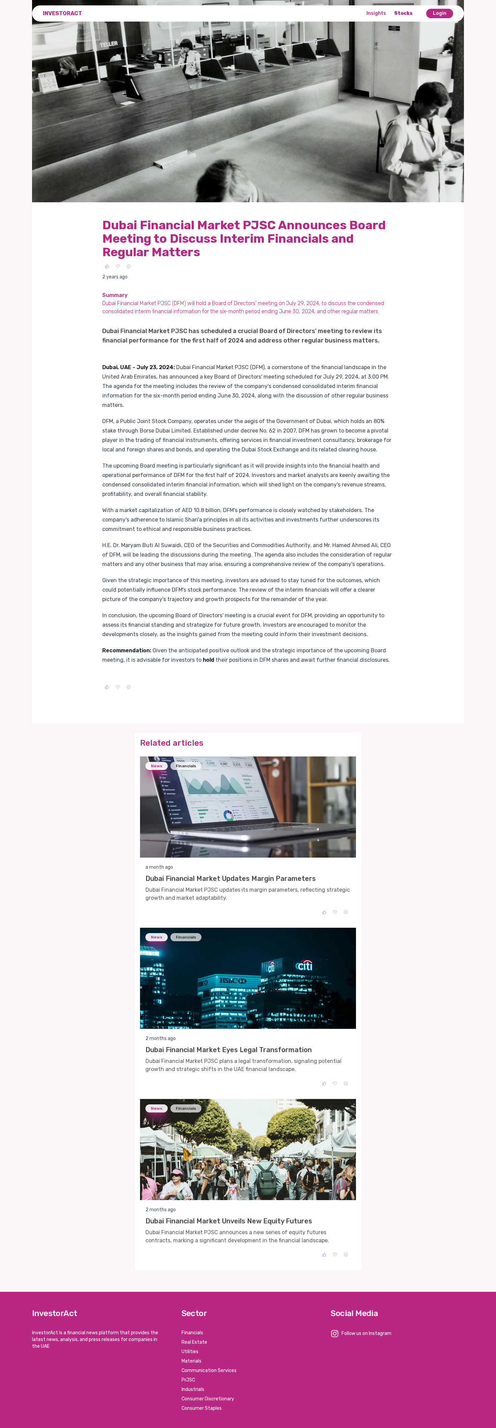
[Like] (107, 266)
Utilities (190, 1352)
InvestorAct (62, 13)
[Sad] (128, 266)
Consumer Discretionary (208, 1399)
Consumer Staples (202, 1408)
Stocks (403, 13)
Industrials (193, 1389)
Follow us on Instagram (366, 1333)
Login (439, 13)
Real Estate (194, 1342)
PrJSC (188, 1380)
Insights (376, 13)
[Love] (117, 266)
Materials (191, 1361)
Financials (192, 1333)
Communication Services (209, 1370)
